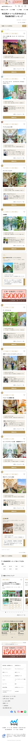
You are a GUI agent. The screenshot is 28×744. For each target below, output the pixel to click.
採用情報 (21, 729)
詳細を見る (14, 72)
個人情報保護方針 (8, 729)
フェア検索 (19, 9)
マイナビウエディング (6, 642)
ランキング (20, 642)
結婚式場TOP (14, 642)
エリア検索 (12, 9)
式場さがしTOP (4, 9)
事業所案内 (15, 727)
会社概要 (4, 727)
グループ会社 (15, 729)
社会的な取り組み (22, 727)
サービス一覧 (9, 727)
